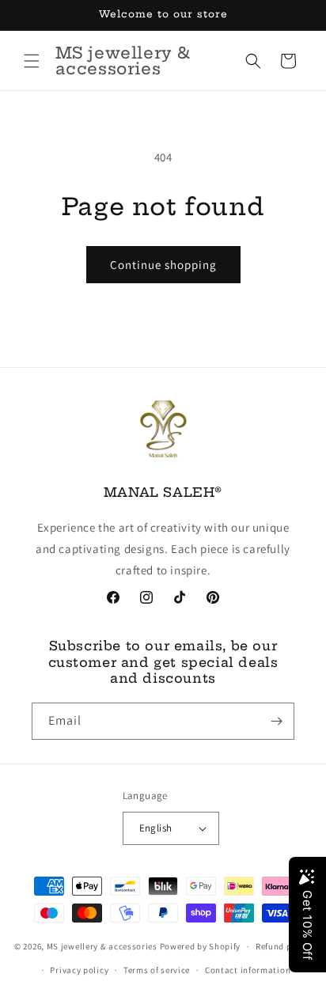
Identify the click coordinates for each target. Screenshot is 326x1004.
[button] (31, 61)
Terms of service (156, 970)
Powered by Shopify (200, 946)
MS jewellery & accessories (102, 946)
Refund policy (284, 946)
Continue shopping (163, 264)
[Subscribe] (276, 721)
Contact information (247, 970)
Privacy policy (79, 970)
